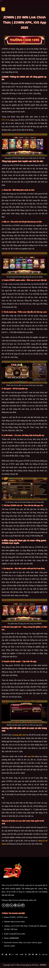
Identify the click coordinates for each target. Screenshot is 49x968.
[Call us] (11, 905)
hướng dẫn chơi (19, 735)
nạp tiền (31, 756)
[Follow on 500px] (19, 905)
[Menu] (3, 9)
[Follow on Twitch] (23, 905)
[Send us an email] (7, 905)
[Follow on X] (3, 905)
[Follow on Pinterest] (15, 905)
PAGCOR (5, 120)
